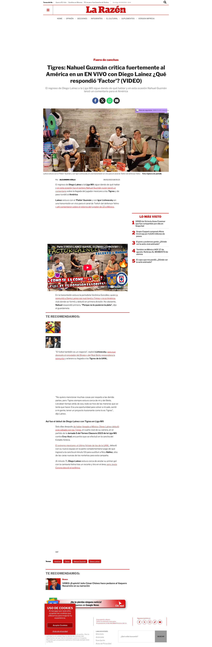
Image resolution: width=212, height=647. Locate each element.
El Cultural (112, 18)
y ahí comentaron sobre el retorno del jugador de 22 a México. (84, 207)
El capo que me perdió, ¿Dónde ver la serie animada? (152, 261)
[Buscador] (165, 2)
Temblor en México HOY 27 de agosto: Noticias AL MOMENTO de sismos (152, 251)
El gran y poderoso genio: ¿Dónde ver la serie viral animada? (151, 243)
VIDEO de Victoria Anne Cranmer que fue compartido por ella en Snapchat (150, 223)
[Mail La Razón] (117, 101)
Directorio (100, 634)
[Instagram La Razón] (149, 622)
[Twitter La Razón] (102, 101)
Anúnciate (100, 637)
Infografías (97, 18)
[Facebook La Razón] (95, 101)
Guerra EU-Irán (61, 2)
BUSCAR (161, 636)
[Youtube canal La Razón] (160, 622)
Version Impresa (146, 18)
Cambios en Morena (75, 2)
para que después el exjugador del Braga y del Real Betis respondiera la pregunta (85, 355)
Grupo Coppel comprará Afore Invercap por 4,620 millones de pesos (150, 233)
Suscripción (100, 640)
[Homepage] (106, 9)
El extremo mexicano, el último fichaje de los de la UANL (82, 445)
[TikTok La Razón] (155, 622)
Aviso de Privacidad (103, 643)
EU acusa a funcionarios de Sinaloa (96, 2)
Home (59, 18)
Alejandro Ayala (67, 180)
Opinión (70, 18)
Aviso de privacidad (60, 631)
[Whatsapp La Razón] (109, 101)
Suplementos (128, 18)
